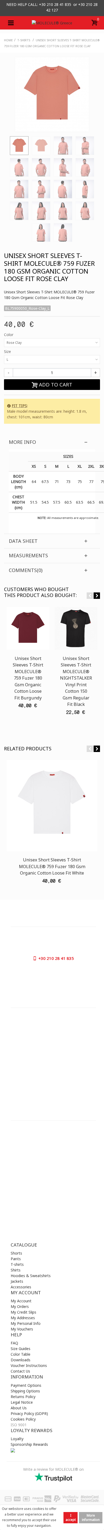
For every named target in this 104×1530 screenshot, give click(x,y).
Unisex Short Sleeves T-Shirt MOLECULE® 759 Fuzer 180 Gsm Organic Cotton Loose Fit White (52, 866)
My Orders (20, 1306)
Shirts (16, 1270)
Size (8, 351)
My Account (21, 1300)
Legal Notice (22, 1402)
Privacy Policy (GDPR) (29, 1413)
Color (9, 334)
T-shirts (17, 1264)
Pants (16, 1258)
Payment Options (26, 1385)
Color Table (20, 1354)
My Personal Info (26, 1323)
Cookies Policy (23, 1419)
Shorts (16, 1253)
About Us (19, 1407)
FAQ (14, 1342)
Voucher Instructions (29, 1365)
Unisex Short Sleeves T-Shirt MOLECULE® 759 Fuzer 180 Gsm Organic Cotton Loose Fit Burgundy (28, 678)
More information (91, 1517)
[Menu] (10, 22)
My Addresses (23, 1317)
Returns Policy (23, 1396)
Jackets (17, 1281)
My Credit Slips (23, 1312)
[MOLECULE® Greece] (52, 22)
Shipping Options (25, 1390)
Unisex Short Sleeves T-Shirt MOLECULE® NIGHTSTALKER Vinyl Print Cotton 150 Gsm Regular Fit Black (76, 681)
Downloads (20, 1359)
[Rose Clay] (19, 145)
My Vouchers (22, 1329)
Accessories (21, 1286)
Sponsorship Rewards (29, 1444)
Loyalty (17, 1438)
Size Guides (20, 1348)
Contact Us (20, 1371)
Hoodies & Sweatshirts (31, 1275)
